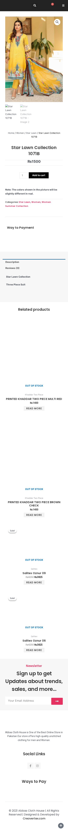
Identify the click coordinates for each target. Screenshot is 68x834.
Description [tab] (12, 262)
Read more (34, 408)
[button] (35, 6)
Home (11, 133)
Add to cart (38, 175)
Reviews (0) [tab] (12, 268)
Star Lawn (31, 133)
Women (20, 133)
